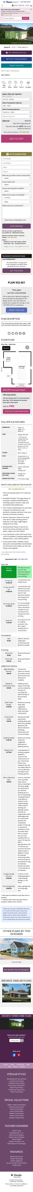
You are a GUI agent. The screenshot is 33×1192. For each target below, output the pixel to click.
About (15, 1067)
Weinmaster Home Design (17, 1144)
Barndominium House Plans (16, 1079)
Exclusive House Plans (16, 1107)
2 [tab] (12, 46)
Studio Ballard (16, 1139)
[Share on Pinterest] (24, 333)
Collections (20, 1065)
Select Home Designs (16, 1135)
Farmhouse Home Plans (16, 1085)
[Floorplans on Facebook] (14, 1055)
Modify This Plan (16, 66)
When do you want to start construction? (16, 175)
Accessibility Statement (16, 1186)
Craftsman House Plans (16, 1083)
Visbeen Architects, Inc (16, 1141)
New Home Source (16, 1157)
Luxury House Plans (16, 1111)
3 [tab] (15, 46)
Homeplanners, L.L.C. (16, 1133)
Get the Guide (16, 271)
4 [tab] (18, 46)
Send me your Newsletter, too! (15, 220)
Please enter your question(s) (13, 206)
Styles (12, 1065)
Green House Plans (16, 1109)
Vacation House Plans (16, 1118)
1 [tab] (9, 46)
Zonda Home (16, 1165)
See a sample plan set (17, 489)
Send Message (16, 226)
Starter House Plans (16, 1116)
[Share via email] (9, 333)
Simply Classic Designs (16, 1137)
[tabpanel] (16, 33)
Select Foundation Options (12, 103)
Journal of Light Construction (16, 1163)
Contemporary (15, 71)
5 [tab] (21, 46)
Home (3, 71)
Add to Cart (16, 138)
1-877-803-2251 (25, 2)
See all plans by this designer (16, 969)
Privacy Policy (8, 15)
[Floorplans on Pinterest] (18, 1055)
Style (7, 71)
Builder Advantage (16, 1159)
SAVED (16, 5)
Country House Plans (16, 1081)
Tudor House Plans (16, 1092)
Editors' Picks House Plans (17, 1105)
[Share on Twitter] (20, 333)
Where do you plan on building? (13, 195)
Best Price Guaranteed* (22, 123)
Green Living (16, 1131)
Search (5, 1065)
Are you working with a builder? (13, 188)
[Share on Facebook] (16, 333)
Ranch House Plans (16, 1088)
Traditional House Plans (16, 1090)
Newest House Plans (16, 1113)
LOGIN (27, 5)
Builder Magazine (16, 1161)
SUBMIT (25, 18)
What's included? (7, 96)
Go (22, 1040)
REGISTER (21, 5)
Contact (22, 1067)
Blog (28, 1065)
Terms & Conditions (24, 13)
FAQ (9, 1067)
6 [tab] (24, 46)
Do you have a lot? (8, 182)
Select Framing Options (11, 109)
